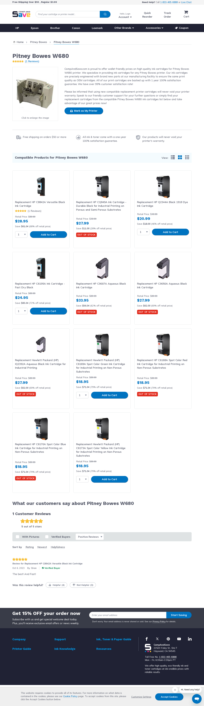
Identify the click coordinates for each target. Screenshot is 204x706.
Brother (55, 27)
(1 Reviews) (32, 61)
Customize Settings (141, 696)
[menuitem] (173, 157)
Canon (76, 27)
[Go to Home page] (21, 14)
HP (17, 27)
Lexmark (97, 27)
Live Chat (186, 2)
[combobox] (72, 14)
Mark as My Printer (85, 110)
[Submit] (105, 14)
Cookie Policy (70, 696)
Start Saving (179, 615)
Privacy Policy (159, 621)
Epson (35, 27)
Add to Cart (48, 234)
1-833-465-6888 (169, 2)
